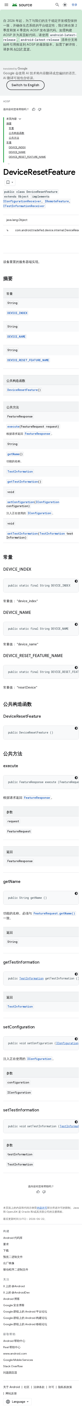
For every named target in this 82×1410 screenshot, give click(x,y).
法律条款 (39, 1387)
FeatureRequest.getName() (54, 913)
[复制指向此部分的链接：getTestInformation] (43, 962)
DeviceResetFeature (22, 390)
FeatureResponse (37, 434)
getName (13, 454)
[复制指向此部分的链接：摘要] (17, 279)
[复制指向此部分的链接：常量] (17, 557)
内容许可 (42, 1207)
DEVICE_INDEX (17, 313)
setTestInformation (22, 533)
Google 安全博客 (13, 1305)
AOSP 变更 (22, 49)
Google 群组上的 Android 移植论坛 (25, 1324)
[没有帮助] (40, 109)
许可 (51, 1387)
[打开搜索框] (57, 4)
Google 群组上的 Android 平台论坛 (25, 1311)
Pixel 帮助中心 (11, 1347)
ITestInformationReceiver (24, 206)
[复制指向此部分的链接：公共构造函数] (36, 704)
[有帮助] (34, 109)
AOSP (6, 101)
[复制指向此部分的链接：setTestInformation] (43, 1110)
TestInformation (20, 471)
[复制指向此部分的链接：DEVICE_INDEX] (35, 569)
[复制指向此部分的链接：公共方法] (26, 754)
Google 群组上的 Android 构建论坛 (25, 1318)
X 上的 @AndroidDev (16, 1292)
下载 (6, 1250)
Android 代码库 (12, 1238)
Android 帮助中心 (14, 1341)
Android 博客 (11, 1299)
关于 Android (11, 1387)
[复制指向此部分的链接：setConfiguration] (39, 1027)
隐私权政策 (65, 1387)
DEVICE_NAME (16, 336)
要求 (6, 1244)
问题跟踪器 (10, 1372)
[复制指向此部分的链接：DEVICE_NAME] (35, 612)
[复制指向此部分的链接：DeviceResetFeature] (45, 716)
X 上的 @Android (14, 1286)
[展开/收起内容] (20, 119)
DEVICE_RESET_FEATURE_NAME (28, 360)
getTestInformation (22, 481)
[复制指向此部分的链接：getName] (24, 882)
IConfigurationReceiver (22, 201)
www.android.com (15, 1353)
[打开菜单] (6, 5)
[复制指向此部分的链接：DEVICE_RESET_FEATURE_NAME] (67, 656)
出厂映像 (8, 1263)
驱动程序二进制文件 (15, 1269)
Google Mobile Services (18, 1360)
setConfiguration (20, 502)
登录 (74, 5)
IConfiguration (47, 502)
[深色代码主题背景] (76, 581)
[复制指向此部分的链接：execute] (22, 766)
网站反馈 (11, 1393)
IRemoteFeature (57, 201)
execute (13, 426)
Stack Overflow (13, 1366)
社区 (26, 1387)
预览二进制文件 (13, 1257)
